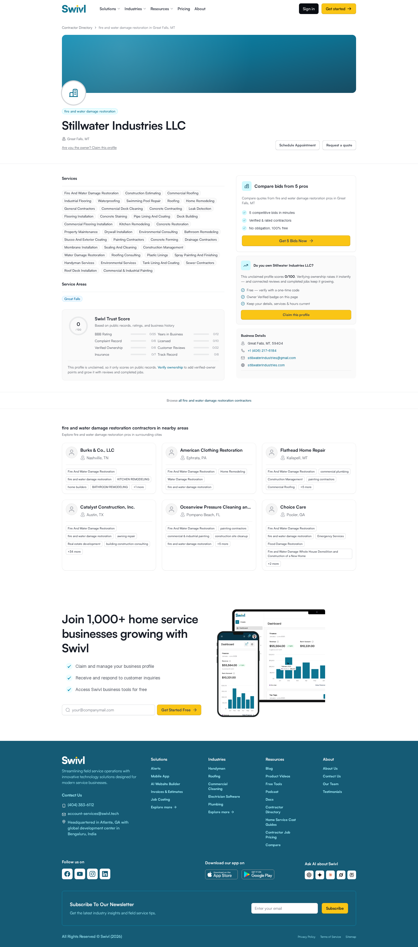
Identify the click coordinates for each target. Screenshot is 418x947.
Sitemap (351, 937)
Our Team (330, 784)
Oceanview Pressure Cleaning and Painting (216, 507)
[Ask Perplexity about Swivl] (351, 875)
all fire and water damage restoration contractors (215, 400)
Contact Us (332, 776)
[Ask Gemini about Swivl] (319, 875)
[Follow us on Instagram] (92, 874)
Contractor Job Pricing (278, 834)
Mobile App (160, 776)
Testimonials (332, 791)
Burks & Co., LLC (97, 450)
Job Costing (160, 799)
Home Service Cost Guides (281, 822)
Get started (335, 8)
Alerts (155, 768)
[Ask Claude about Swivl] (330, 875)
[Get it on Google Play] (258, 874)
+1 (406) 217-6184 (262, 350)
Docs (269, 799)
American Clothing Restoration (211, 450)
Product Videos (278, 776)
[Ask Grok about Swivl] (341, 875)
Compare (273, 845)
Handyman (216, 768)
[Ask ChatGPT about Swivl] (309, 875)
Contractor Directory (77, 27)
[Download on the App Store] (221, 874)
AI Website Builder (165, 784)
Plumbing (215, 804)
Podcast (272, 791)
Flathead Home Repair (302, 450)
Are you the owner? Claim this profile (89, 147)
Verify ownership (170, 367)
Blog (269, 768)
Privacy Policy (306, 937)
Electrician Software (224, 796)
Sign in (309, 8)
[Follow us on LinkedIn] (105, 874)
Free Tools (274, 784)
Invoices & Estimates (167, 791)
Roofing (214, 776)
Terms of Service (330, 937)
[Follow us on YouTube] (80, 874)
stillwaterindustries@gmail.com (272, 358)
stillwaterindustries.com (266, 365)
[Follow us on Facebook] (67, 874)
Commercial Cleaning (218, 786)
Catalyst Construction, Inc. (107, 507)
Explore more (161, 807)
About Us (330, 768)
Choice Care (293, 507)
